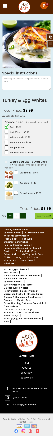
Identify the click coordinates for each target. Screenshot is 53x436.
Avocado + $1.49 (28, 183)
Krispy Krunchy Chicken (16, 235)
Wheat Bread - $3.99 (20, 142)
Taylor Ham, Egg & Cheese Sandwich (24, 303)
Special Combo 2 (13, 281)
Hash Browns (11, 272)
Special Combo (12, 232)
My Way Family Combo (16, 229)
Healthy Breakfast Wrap (17, 245)
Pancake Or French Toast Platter (21, 312)
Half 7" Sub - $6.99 (19, 132)
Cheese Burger (35, 294)
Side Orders (10, 260)
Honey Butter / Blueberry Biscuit (21, 290)
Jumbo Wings (11, 315)
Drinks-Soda (10, 254)
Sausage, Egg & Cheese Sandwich (22, 318)
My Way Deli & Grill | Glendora (33, 419)
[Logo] (26, 341)
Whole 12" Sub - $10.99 (21, 152)
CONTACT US (26, 377)
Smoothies (27, 260)
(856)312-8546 (20, 397)
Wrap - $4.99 (17, 147)
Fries (6, 321)
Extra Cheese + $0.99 (30, 193)
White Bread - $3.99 (20, 137)
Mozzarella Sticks (13, 294)
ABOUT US (26, 368)
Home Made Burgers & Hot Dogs (21, 248)
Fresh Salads (11, 238)
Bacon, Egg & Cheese (15, 269)
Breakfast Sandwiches (16, 241)
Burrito (7, 251)
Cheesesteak (11, 306)
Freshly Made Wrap (26, 251)
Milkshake (9, 263)
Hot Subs (27, 238)
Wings (19, 257)
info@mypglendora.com (25, 404)
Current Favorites (34, 232)
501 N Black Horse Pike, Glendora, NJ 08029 (30, 390)
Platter (7, 257)
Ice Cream (32, 257)
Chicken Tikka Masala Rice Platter (22, 297)
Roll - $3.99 (15, 127)
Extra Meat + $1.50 (29, 172)
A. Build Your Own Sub (15, 278)
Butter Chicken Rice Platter (18, 284)
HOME (26, 363)
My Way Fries (24, 300)
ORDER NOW (26, 372)
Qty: (4, 215)
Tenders (8, 300)
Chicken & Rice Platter (16, 287)
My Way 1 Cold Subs (32, 254)
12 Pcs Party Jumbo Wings (18, 309)
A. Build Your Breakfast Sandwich (22, 275)
